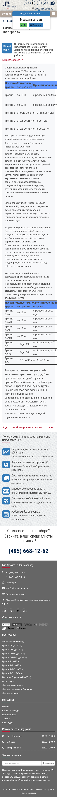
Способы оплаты (12, 617)
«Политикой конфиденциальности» (34, 780)
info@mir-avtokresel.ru (17, 588)
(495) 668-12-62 (11, 13)
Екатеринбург (9, 715)
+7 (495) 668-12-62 (15, 572)
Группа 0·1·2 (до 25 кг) (13, 653)
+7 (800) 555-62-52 (15, 577)
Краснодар (7, 722)
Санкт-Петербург (10, 711)
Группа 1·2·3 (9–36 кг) (13, 669)
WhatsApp (11, 583)
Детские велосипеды (12, 685)
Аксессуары (8, 681)
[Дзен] (32, 2)
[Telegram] (39, 2)
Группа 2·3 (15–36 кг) (13, 673)
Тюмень (6, 719)
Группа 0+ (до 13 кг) (12, 645)
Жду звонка (48, 763)
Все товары (9, 634)
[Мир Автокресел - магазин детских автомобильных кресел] (9, 5)
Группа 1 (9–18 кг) (11, 661)
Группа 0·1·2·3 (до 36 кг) (14, 657)
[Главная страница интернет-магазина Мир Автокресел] (3, 21)
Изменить (37, 25)
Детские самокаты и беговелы (17, 689)
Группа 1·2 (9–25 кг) (12, 665)
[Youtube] (45, 2)
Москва (6, 707)
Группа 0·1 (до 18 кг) (12, 649)
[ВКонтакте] (26, 2)
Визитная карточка (15, 594)
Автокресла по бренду (13, 641)
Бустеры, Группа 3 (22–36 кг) (16, 677)
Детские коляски (10, 693)
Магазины (8, 699)
